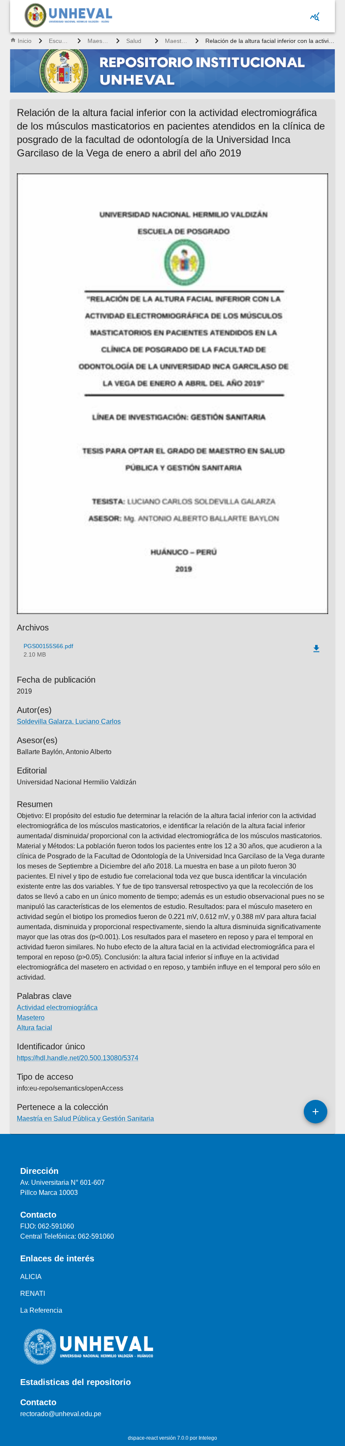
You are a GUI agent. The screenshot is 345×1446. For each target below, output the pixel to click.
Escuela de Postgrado (60, 40)
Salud (133, 40)
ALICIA (31, 1276)
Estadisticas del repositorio (75, 1382)
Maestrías (98, 40)
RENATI (32, 1293)
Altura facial (34, 1027)
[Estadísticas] (315, 16)
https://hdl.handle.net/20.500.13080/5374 (77, 1058)
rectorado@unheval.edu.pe (60, 1413)
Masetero (31, 1017)
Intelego (208, 1438)
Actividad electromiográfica (57, 1007)
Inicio (25, 40)
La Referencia (41, 1310)
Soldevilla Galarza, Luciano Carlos (69, 721)
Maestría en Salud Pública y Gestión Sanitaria (176, 40)
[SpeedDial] (315, 1111)
